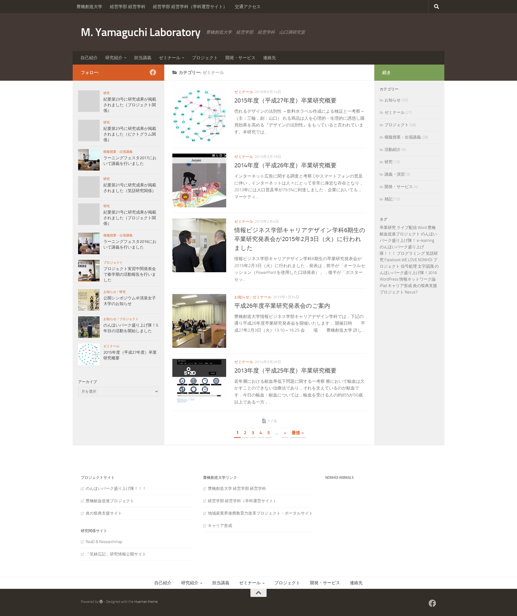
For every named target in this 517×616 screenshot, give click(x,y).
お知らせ (241, 297)
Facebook (393, 259)
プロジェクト (205, 57)
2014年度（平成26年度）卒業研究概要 (285, 165)
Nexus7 (411, 292)
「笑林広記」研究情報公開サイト (116, 554)
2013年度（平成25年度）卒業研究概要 (285, 370)
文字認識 (426, 266)
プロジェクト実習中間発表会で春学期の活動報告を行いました (129, 274)
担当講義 (142, 57)
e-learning (425, 240)
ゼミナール (169, 57)
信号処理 (409, 266)
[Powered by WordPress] (101, 601)
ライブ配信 (407, 227)
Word (422, 227)
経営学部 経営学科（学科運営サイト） (190, 6)
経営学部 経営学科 (127, 6)
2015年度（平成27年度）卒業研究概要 (285, 100)
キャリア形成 (400, 285)
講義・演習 (395, 174)
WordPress (389, 279)
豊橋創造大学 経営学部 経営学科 (237, 488)
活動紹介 (393, 149)
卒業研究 (388, 227)
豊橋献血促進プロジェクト (110, 500)
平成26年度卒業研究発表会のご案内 (282, 305)
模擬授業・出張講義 (117, 152)
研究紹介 (114, 57)
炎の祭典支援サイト (104, 513)
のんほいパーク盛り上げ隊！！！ (116, 488)
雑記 (389, 199)
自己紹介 (89, 57)
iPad (383, 285)
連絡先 (269, 57)
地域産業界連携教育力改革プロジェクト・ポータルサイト (260, 513)
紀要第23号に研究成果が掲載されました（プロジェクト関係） (129, 105)
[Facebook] (153, 72)
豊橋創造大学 (89, 6)
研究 (106, 93)
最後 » (298, 432)
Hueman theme (146, 602)
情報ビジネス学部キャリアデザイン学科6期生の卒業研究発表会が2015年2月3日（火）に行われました (299, 239)
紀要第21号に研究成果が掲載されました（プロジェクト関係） (129, 218)
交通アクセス (248, 6)
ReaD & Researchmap (104, 541)
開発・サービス (240, 57)
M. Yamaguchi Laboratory (141, 32)
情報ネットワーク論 (417, 279)
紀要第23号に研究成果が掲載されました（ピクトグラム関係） (129, 134)
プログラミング (411, 253)
